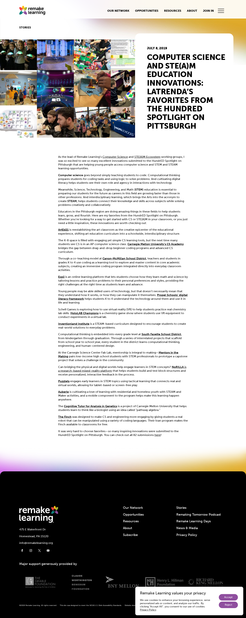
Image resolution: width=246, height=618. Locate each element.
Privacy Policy (186, 535)
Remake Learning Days (193, 521)
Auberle (63, 391)
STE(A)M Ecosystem (147, 157)
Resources (172, 10)
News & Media (187, 528)
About (192, 10)
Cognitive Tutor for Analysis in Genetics (90, 406)
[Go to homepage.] (33, 11)
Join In (208, 10)
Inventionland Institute (73, 323)
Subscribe (130, 535)
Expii (61, 277)
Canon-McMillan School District (124, 258)
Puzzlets (64, 381)
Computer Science (115, 157)
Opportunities (146, 10)
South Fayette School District (161, 334)
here (158, 435)
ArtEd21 (63, 229)
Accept (228, 597)
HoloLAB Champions (84, 313)
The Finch (64, 416)
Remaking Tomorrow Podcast (198, 515)
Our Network (118, 10)
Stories (25, 27)
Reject (228, 604)
